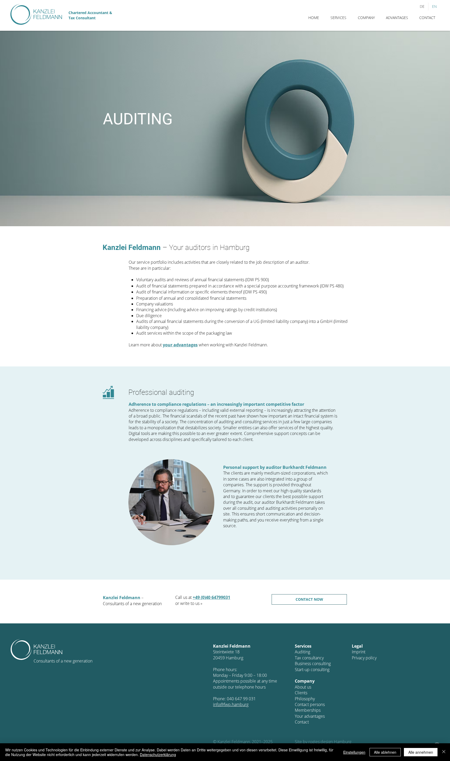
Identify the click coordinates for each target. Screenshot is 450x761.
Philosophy (305, 699)
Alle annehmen (420, 752)
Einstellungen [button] (354, 752)
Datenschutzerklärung (158, 754)
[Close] (444, 752)
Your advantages (310, 716)
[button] (338, 18)
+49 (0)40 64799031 (211, 597)
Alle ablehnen (385, 752)
